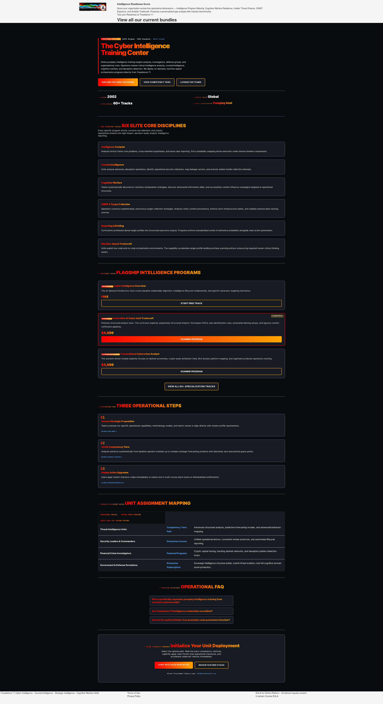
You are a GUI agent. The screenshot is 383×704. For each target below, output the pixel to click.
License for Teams (190, 82)
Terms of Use (133, 692)
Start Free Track (191, 303)
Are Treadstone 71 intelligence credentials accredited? (182, 611)
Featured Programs (177, 553)
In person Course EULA (267, 696)
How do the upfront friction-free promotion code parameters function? (191, 619)
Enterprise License (177, 541)
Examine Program (191, 339)
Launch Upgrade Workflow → (112, 483)
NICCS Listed (158, 39)
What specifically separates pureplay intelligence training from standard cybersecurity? (187, 601)
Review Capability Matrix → (111, 457)
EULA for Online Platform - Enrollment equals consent (281, 692)
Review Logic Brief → (109, 431)
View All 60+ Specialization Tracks (191, 386)
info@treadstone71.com (206, 673)
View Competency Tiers (157, 82)
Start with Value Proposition (173, 665)
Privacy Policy (133, 696)
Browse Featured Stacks (211, 665)
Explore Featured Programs (118, 82)
